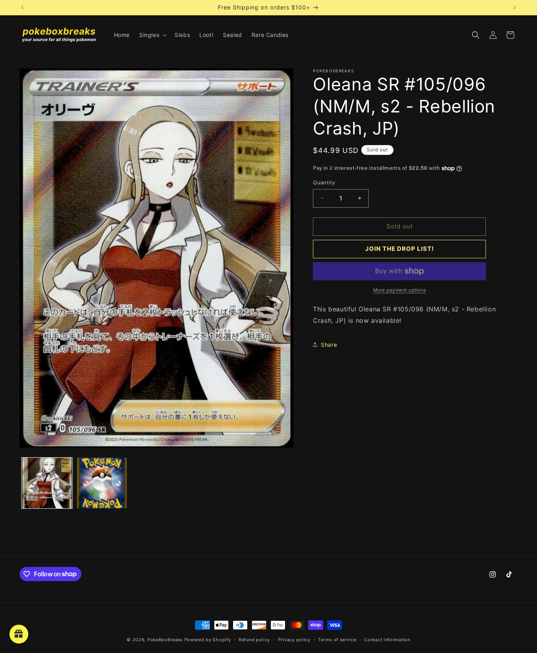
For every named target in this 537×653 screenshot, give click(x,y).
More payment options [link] (399, 290)
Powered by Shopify (207, 639)
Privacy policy (294, 639)
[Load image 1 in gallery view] (47, 483)
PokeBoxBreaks (165, 639)
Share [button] (329, 344)
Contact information (387, 639)
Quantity (324, 182)
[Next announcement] (514, 7)
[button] (152, 35)
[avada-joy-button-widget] (18, 634)
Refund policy (254, 639)
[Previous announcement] (22, 7)
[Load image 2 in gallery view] (101, 483)
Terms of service (337, 639)
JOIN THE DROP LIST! (399, 248)
